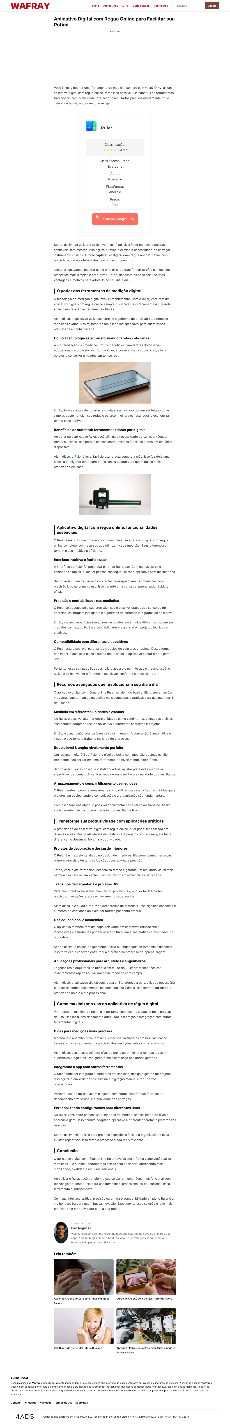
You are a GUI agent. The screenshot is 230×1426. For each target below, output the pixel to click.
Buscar (212, 5)
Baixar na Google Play (117, 219)
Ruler (106, 128)
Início (95, 5)
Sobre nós (81, 1402)
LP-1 (125, 5)
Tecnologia (161, 5)
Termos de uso (63, 1402)
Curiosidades (141, 5)
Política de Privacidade (37, 1402)
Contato (16, 1402)
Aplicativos (110, 5)
